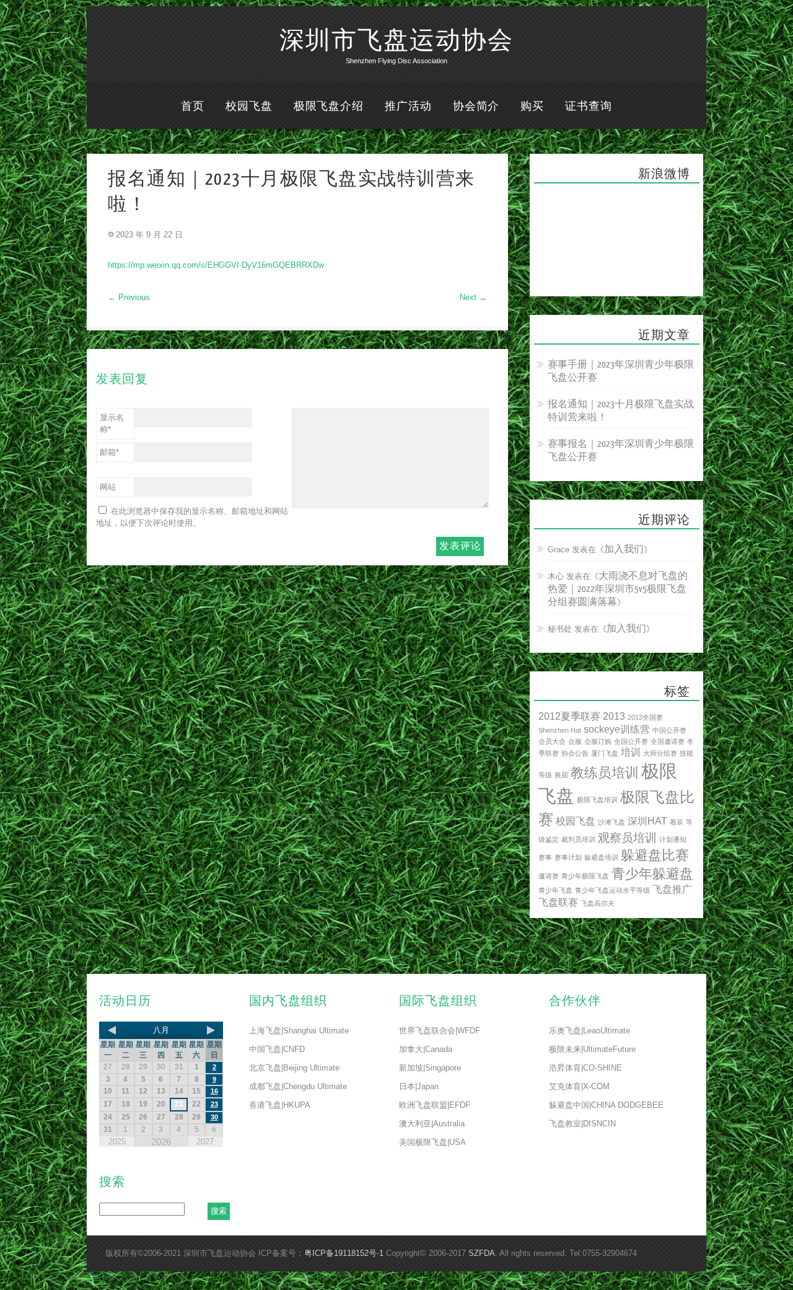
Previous (129, 297)
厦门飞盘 (604, 753)
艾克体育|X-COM (579, 1086)
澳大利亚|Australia (432, 1123)
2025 (117, 1141)
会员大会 (552, 741)
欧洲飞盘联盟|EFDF (434, 1105)
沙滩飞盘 (611, 822)
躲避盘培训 (601, 857)
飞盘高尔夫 (598, 903)
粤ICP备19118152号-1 (343, 1253)
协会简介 (476, 106)
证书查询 (588, 106)
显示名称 (112, 423)
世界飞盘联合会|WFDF (439, 1030)
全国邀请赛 (668, 741)
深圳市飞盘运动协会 (396, 41)
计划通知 (672, 839)
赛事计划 (568, 857)
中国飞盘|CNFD (277, 1049)
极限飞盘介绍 (329, 106)
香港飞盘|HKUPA (279, 1105)
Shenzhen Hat (559, 730)
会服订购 (597, 741)
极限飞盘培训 (597, 799)
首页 (192, 106)
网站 (108, 487)
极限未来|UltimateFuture (592, 1049)
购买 (532, 106)
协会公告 (575, 753)
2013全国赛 (645, 717)
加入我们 (624, 549)
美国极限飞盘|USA (432, 1142)
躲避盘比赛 (655, 855)
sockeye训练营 (617, 729)
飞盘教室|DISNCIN (582, 1123)
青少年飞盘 (555, 890)
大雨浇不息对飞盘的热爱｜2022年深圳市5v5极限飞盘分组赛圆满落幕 (618, 589)
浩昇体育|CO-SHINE (585, 1067)
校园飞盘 (249, 106)
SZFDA (481, 1253)
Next (473, 297)
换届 (561, 775)
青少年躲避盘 (652, 873)
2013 (614, 716)
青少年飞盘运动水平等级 (612, 890)
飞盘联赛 (558, 902)
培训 (631, 752)
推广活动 (408, 106)
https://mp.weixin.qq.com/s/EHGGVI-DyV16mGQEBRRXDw (216, 265)
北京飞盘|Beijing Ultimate (294, 1067)
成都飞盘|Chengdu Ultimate (298, 1086)
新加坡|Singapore (430, 1067)
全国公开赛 (631, 741)
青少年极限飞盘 (585, 876)
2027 (205, 1141)
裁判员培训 (578, 839)
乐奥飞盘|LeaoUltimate (589, 1030)
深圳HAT (647, 821)
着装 (676, 822)
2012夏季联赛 (569, 716)
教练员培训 (605, 772)
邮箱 (109, 452)
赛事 (545, 857)
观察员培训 (627, 837)
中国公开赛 (669, 730)
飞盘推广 (672, 889)
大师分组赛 (660, 753)
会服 (575, 741)
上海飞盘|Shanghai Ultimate (299, 1030)
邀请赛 (548, 876)
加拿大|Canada (425, 1049)
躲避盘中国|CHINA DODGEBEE (606, 1105)
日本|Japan (419, 1086)
